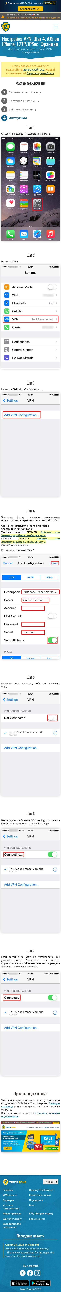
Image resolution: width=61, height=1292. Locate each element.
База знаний (37, 1218)
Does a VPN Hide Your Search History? (27, 1248)
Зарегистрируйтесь (40, 73)
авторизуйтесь (33, 69)
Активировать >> (30, 8)
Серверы (8, 1200)
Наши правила (12, 1213)
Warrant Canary (12, 1218)
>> (33, 17)
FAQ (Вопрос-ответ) (41, 1213)
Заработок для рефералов (12, 1225)
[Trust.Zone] (6, 27)
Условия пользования (11, 1207)
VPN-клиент (10, 1195)
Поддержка (36, 1200)
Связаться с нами (40, 1195)
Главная (8, 1190)
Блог (32, 1205)
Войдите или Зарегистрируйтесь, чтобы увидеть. (30, 533)
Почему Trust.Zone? (41, 1190)
